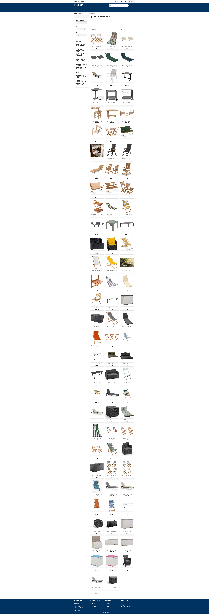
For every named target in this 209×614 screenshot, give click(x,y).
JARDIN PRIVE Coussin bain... (112, 214)
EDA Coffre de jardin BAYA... (97, 326)
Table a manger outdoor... (127, 233)
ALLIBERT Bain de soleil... (97, 587)
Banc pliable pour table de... (112, 307)
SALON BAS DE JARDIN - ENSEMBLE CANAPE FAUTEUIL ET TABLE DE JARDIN (81, 76)
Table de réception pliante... (97, 363)
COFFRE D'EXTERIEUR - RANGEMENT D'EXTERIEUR (81, 54)
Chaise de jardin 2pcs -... (126, 158)
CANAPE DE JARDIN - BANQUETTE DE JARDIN (81, 84)
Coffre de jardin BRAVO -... (97, 251)
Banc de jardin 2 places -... (112, 195)
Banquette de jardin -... (112, 382)
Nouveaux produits (93, 602)
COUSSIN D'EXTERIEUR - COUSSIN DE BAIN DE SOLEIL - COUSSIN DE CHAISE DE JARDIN (81, 59)
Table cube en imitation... (112, 419)
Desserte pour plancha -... (112, 102)
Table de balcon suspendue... (96, 289)
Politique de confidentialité (79, 607)
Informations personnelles (110, 602)
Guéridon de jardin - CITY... (97, 102)
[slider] (76, 28)
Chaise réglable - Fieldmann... (127, 177)
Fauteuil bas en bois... (97, 401)
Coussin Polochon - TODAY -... (97, 158)
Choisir (126, 29)
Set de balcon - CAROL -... (112, 139)
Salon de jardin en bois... (127, 121)
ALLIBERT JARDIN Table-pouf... (111, 587)
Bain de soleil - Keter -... (97, 83)
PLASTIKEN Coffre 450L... (111, 550)
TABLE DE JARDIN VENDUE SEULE (81, 70)
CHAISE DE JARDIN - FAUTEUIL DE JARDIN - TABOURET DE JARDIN (81, 47)
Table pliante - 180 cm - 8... (127, 512)
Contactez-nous (77, 610)
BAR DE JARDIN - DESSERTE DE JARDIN (80, 44)
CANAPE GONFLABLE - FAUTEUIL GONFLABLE (81, 81)
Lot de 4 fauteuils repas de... (112, 83)
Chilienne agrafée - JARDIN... (127, 214)
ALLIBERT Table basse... (97, 531)
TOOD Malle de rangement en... (112, 531)
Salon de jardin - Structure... (97, 233)
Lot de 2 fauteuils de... (97, 139)
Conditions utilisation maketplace (80, 609)
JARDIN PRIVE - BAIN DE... (127, 419)
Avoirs (106, 604)
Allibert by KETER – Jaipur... (112, 401)
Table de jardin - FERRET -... (112, 121)
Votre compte (108, 600)
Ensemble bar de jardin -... (97, 121)
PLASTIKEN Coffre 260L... (126, 531)
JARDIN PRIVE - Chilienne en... (96, 345)
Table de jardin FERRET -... (127, 83)
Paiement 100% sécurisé (78, 606)
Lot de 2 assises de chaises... (127, 46)
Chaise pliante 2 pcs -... (127, 195)
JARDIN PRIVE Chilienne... (127, 345)
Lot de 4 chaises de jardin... (112, 475)
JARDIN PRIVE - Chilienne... (112, 326)
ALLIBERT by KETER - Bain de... (127, 494)
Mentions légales (77, 603)
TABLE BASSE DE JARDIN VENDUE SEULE (81, 68)
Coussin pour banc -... (127, 139)
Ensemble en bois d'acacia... (112, 345)
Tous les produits (93, 603)
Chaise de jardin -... (112, 158)
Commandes (107, 603)
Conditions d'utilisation (78, 604)
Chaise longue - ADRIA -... (97, 177)
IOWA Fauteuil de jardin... (127, 568)
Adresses (107, 606)
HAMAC (77, 72)
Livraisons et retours (78, 602)
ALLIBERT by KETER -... (127, 456)
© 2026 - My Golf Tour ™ (104, 612)
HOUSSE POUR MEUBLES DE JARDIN (81, 65)
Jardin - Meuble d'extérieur (79, 41)
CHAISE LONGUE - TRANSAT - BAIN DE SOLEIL (80, 50)
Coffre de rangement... (127, 307)
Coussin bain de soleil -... (112, 46)
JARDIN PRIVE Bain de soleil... (112, 289)
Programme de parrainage (95, 607)
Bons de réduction (108, 607)
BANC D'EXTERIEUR (80, 79)
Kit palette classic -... (112, 363)
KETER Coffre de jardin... (96, 475)
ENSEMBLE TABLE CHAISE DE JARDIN (81, 62)
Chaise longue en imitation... (97, 419)
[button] (82, 16)
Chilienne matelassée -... (126, 251)
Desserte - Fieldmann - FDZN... (96, 214)
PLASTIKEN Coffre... (96, 550)
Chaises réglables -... (112, 177)
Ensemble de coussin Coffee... (112, 251)
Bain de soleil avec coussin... (112, 494)
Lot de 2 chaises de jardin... (97, 46)
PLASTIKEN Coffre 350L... (126, 550)
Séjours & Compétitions (94, 606)
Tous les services (93, 604)
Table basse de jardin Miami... (111, 233)
